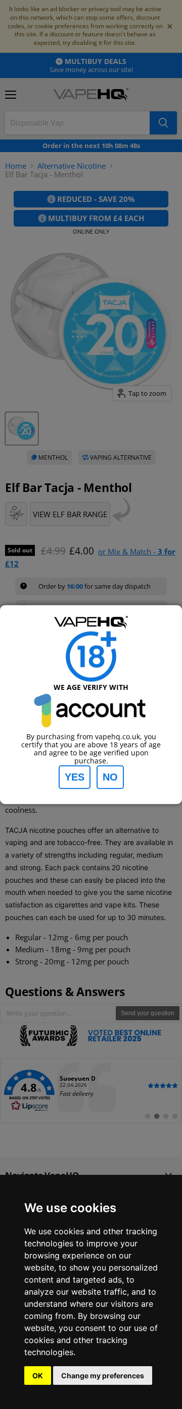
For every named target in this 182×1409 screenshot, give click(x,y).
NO (110, 776)
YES (74, 776)
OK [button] (37, 1375)
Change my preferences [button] (102, 1375)
